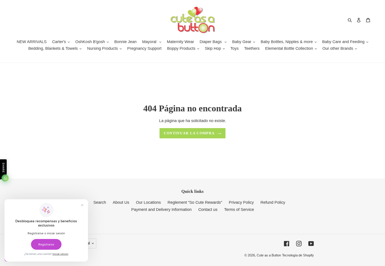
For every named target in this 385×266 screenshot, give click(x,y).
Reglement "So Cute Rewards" (195, 202)
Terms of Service (239, 209)
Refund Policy (272, 202)
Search (99, 202)
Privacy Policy (241, 202)
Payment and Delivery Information (161, 209)
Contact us (207, 209)
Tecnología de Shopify (298, 255)
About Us (121, 202)
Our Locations (148, 202)
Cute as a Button (269, 255)
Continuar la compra (189, 133)
